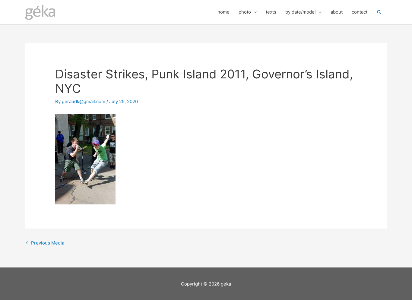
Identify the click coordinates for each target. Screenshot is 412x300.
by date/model (300, 12)
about (337, 12)
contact (359, 12)
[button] (379, 12)
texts (271, 12)
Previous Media (45, 243)
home (223, 12)
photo (245, 12)
